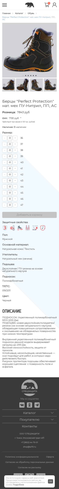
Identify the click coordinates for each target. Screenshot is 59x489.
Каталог (19, 13)
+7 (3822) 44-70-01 (29, 442)
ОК (50, 481)
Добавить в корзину (29, 214)
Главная (6, 13)
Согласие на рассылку (29, 467)
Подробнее (18, 485)
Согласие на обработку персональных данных (29, 462)
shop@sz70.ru (29, 447)
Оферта (50, 457)
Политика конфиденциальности (22, 457)
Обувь (31, 13)
